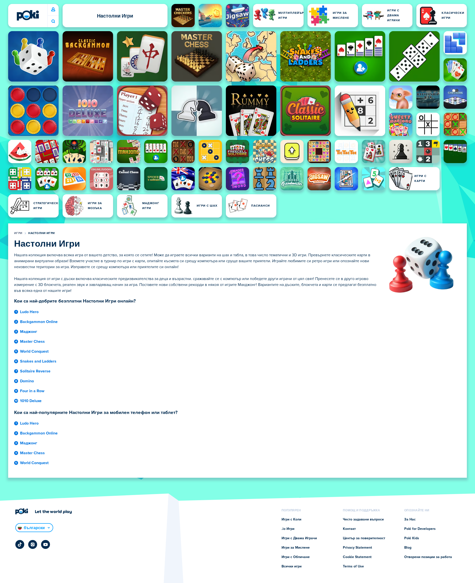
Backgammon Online (39, 322)
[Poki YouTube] (45, 544)
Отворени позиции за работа (428, 557)
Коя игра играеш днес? (53, 21)
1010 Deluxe (31, 401)
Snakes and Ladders (38, 361)
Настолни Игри (41, 233)
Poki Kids (411, 538)
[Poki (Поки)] (27, 15)
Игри (18, 233)
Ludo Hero (29, 312)
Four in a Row (32, 391)
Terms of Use (353, 566)
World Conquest (34, 351)
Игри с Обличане (296, 557)
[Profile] (53, 9)
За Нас (410, 519)
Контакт (349, 529)
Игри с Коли (291, 519)
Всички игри (292, 566)
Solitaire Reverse (35, 371)
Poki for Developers (420, 529)
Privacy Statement (357, 547)
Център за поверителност (364, 538)
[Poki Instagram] (32, 544)
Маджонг (28, 332)
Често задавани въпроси (363, 519)
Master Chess (32, 342)
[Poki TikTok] (19, 544)
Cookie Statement (357, 557)
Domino (27, 381)
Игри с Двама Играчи (299, 538)
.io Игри (288, 529)
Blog (407, 547)
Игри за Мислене (296, 547)
